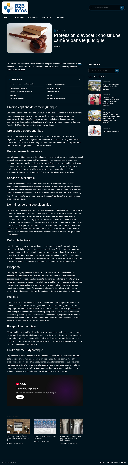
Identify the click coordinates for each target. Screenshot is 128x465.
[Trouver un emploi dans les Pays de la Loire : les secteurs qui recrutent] (94, 85)
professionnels (49, 122)
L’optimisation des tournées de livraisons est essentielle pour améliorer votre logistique (110, 101)
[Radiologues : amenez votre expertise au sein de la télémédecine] (71, 426)
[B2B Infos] (15, 8)
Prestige (49, 95)
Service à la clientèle (53, 88)
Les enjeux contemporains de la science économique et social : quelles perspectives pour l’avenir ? (111, 117)
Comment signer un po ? (110, 132)
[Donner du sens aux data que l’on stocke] (45, 426)
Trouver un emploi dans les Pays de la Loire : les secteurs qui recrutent (111, 87)
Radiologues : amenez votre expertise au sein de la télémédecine (70, 438)
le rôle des (37, 122)
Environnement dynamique (55, 98)
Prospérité (13, 95)
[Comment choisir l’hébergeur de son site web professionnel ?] (18, 426)
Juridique (57, 46)
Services (9, 443)
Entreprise (106, 81)
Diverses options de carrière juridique (22, 84)
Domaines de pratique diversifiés (21, 91)
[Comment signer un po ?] (94, 130)
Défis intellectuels (52, 91)
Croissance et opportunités (55, 84)
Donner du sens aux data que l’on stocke (45, 437)
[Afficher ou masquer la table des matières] (51, 79)
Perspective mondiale (17, 98)
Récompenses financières (18, 88)
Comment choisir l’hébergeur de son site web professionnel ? (18, 438)
